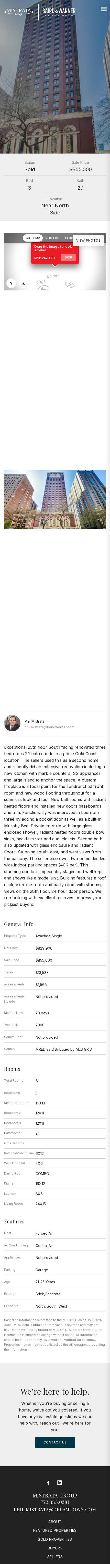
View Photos (88, 240)
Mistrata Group (55, 1495)
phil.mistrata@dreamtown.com (55, 1509)
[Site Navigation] (104, 9)
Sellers (55, 1557)
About (55, 1521)
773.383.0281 (55, 1502)
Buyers (55, 1548)
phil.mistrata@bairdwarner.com (49, 727)
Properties (55, 402)
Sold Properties (55, 1539)
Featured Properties (55, 1530)
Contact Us (55, 1442)
